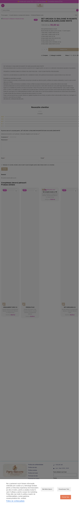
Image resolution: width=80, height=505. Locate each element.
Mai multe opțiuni (47, 489)
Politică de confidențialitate (15, 501)
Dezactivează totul (64, 489)
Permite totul (65, 497)
